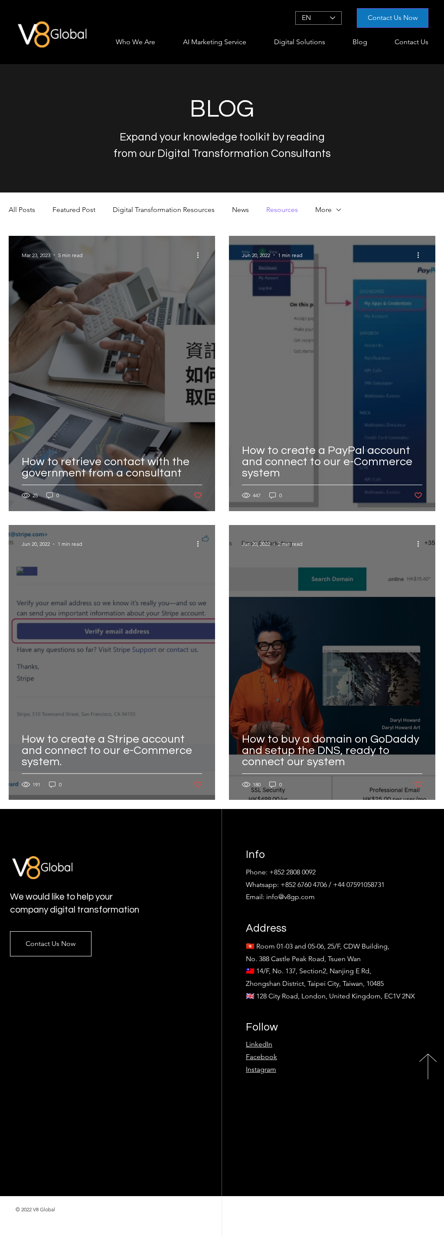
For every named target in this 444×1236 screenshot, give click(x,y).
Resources (282, 209)
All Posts (22, 209)
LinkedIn (259, 1044)
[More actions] (201, 255)
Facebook (261, 1057)
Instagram (261, 1069)
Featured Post (73, 209)
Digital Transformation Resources (164, 209)
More (323, 209)
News (240, 209)
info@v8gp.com (290, 897)
